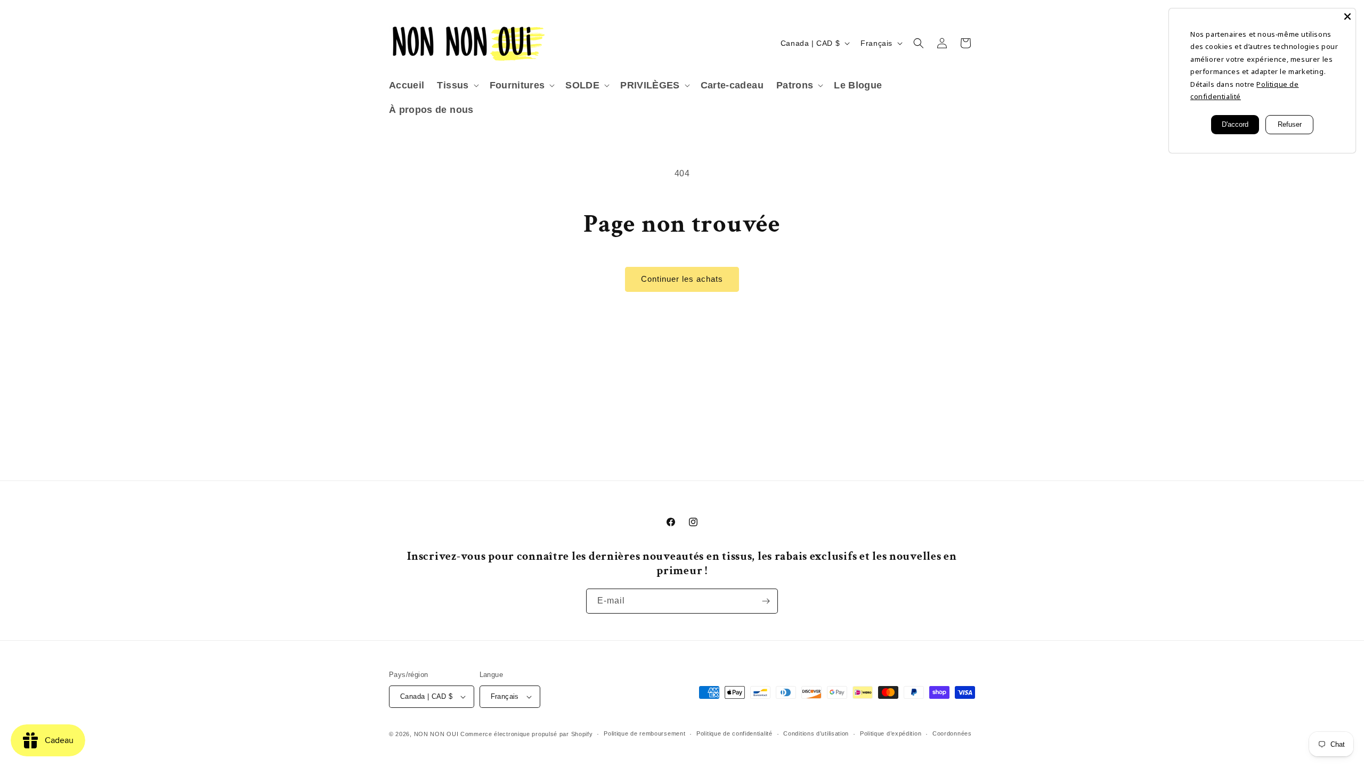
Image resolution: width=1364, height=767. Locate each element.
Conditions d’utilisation (816, 733)
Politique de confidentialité (734, 733)
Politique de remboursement (644, 733)
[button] (457, 85)
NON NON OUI (436, 734)
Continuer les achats (682, 278)
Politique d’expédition (890, 733)
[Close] (1347, 16)
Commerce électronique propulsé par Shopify (526, 734)
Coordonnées (952, 733)
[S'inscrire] (765, 601)
